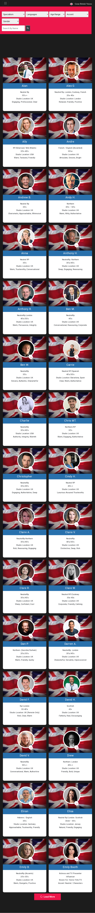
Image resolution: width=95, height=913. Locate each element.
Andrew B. (24, 197)
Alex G (70, 86)
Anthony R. (25, 309)
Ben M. (70, 309)
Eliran (24, 811)
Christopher (24, 476)
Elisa (70, 811)
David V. (25, 755)
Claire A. (24, 532)
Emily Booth (70, 867)
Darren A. (70, 644)
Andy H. (70, 197)
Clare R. (25, 588)
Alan (25, 86)
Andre (70, 141)
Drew (70, 755)
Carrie (70, 365)
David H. (70, 699)
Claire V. (70, 532)
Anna (24, 253)
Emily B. (25, 867)
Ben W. (24, 365)
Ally (24, 141)
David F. (25, 699)
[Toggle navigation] (5, 3)
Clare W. (70, 588)
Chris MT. (70, 420)
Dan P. (25, 644)
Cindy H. (70, 476)
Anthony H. (70, 253)
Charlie (24, 420)
